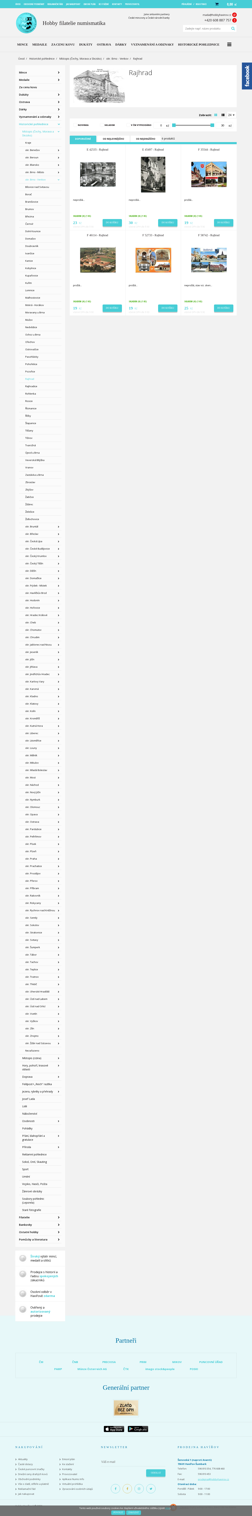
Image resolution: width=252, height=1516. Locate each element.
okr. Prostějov (33, 873)
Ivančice (29, 253)
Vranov (29, 467)
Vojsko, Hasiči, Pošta (34, 1184)
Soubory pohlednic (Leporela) (33, 1200)
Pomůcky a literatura (33, 1239)
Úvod (21, 58)
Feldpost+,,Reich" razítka (37, 1084)
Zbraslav (30, 482)
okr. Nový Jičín (33, 792)
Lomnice (29, 290)
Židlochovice (32, 519)
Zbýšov (29, 489)
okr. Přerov (31, 880)
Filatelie (24, 1217)
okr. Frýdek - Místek (36, 585)
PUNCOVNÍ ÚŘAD (211, 1362)
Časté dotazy (25, 1464)
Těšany (29, 430)
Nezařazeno (32, 1050)
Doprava (27, 1076)
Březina (29, 216)
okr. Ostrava (32, 821)
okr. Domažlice (33, 578)
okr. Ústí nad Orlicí (35, 1006)
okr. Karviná (32, 689)
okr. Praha (31, 858)
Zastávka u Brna (34, 474)
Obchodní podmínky (29, 1479)
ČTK (126, 1369)
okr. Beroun (31, 157)
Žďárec (29, 504)
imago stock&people (160, 1369)
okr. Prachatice (33, 866)
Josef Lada (28, 1099)
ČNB (75, 1362)
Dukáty (24, 94)
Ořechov (30, 342)
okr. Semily (31, 917)
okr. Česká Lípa (33, 541)
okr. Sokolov (32, 925)
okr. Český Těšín (34, 563)
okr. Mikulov (32, 762)
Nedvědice (31, 327)
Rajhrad (29, 379)
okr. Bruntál (31, 526)
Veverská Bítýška (34, 460)
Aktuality (23, 1459)
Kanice (29, 260)
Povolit (118, 1512)
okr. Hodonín (32, 600)
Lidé (24, 1106)
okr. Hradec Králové (36, 615)
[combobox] (231, 114)
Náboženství (29, 1113)
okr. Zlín (29, 1028)
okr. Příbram (32, 888)
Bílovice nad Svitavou (37, 187)
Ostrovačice (32, 349)
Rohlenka (30, 393)
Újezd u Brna (32, 452)
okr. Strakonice (33, 932)
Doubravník (31, 246)
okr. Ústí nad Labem (36, 999)
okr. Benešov (32, 150)
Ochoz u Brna (32, 334)
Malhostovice (32, 297)
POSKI (194, 1369)
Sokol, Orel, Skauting (34, 1162)
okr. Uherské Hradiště (37, 991)
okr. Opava (31, 814)
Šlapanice (30, 423)
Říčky (28, 415)
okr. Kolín (30, 711)
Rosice (29, 401)
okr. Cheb (30, 622)
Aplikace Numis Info (73, 1479)
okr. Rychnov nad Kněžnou (40, 910)
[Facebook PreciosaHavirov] (115, 1488)
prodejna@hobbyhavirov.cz (213, 1479)
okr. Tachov (31, 962)
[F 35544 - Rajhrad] (209, 174)
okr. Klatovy (31, 703)
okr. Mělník (31, 755)
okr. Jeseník (31, 652)
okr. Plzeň (30, 851)
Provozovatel (69, 1474)
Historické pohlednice (42, 58)
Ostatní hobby (28, 1232)
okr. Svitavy (31, 940)
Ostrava (24, 102)
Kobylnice (30, 268)
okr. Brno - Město (34, 172)
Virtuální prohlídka (72, 1484)
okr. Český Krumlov (36, 556)
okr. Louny (31, 748)
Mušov (29, 319)
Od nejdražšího (145, 138)
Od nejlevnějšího (113, 138)
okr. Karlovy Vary (34, 681)
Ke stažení (68, 1464)
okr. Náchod (32, 785)
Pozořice (30, 371)
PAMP (58, 1369)
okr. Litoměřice (33, 740)
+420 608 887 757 (217, 20)
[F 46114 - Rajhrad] (98, 260)
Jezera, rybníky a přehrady (37, 1091)
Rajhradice (31, 386)
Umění (26, 1176)
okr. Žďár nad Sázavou (38, 1043)
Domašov (30, 238)
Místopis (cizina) (31, 1058)
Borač (28, 194)
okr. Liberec (31, 733)
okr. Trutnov (32, 976)
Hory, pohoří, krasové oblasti (35, 1067)
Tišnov (28, 438)
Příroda (26, 1147)
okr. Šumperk (32, 947)
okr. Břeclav (31, 534)
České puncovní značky (31, 1469)
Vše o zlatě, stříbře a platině (33, 1484)
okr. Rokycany (33, 903)
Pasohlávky (31, 356)
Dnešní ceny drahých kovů (33, 1474)
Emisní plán (68, 1459)
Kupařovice (31, 275)
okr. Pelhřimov (33, 836)
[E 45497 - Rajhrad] (153, 174)
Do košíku (112, 222)
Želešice (29, 511)
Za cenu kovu (28, 87)
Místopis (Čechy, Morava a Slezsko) (80, 58)
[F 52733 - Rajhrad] (153, 260)
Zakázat (133, 1512)
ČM (41, 1362)
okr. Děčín (30, 570)
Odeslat (156, 1473)
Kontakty (67, 1469)
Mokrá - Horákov (34, 305)
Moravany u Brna (35, 312)
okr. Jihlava (31, 666)
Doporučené (83, 138)
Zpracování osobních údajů (77, 1489)
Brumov (29, 209)
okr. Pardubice (33, 829)
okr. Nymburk (32, 799)
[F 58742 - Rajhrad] (209, 260)
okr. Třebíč (31, 984)
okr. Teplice (31, 969)
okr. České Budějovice (37, 548)
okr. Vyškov (31, 1021)
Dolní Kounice (33, 231)
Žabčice (29, 497)
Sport (25, 1169)
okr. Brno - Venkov (117, 58)
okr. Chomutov (33, 629)
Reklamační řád (26, 1489)
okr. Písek (30, 844)
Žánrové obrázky (32, 1191)
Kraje (28, 142)
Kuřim (28, 283)
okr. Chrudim (32, 637)
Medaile (24, 80)
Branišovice (31, 201)
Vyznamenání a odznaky (35, 116)
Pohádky (27, 1128)
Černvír (29, 224)
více (167, 1508)
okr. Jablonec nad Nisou (38, 644)
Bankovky (25, 1224)
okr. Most (30, 777)
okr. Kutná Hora (34, 725)
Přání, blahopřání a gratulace (33, 1137)
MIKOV (177, 1362)
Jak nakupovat (26, 1494)
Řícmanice (31, 408)
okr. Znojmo (32, 1035)
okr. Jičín (29, 659)
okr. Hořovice (32, 607)
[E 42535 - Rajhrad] (98, 174)
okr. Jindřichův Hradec (37, 674)
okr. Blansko (32, 164)
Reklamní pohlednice (34, 1154)
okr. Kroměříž (32, 718)
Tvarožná (30, 445)
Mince (23, 72)
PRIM (143, 1362)
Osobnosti (28, 1121)
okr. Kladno (31, 696)
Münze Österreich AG (92, 1369)
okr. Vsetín (31, 1013)
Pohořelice (31, 364)
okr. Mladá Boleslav (36, 770)
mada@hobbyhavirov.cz (217, 15)
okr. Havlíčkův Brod (36, 593)
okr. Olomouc (32, 807)
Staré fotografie (31, 1210)
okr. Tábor (31, 954)
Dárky (23, 109)
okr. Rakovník (32, 895)
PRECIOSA (109, 1362)
